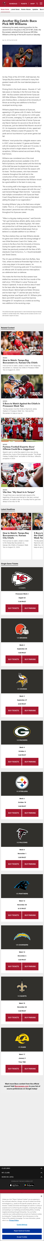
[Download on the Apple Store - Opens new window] (14, 1185)
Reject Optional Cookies (22, 1231)
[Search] (37, 3)
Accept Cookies (22, 1237)
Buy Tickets (13, 608)
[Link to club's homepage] (4, 2)
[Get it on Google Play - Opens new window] (29, 1186)
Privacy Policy (14, 1220)
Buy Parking (30, 608)
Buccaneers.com (22, 1086)
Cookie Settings (22, 1224)
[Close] (41, 1196)
